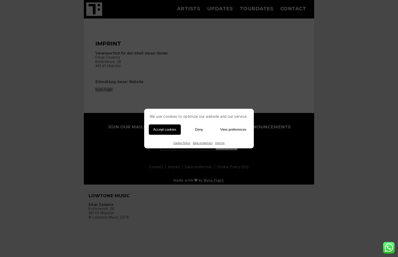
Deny (199, 129)
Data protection (203, 142)
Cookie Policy (181, 142)
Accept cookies (164, 129)
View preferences (233, 129)
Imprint (220, 142)
